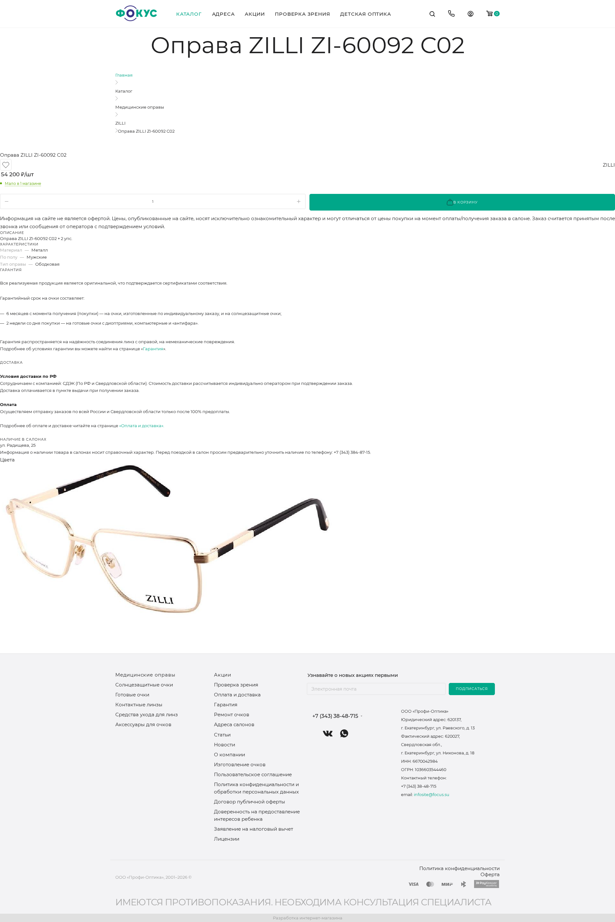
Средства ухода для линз (146, 714)
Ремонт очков (231, 714)
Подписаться (472, 688)
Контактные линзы (138, 705)
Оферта (490, 874)
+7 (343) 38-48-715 (335, 716)
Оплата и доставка (237, 695)
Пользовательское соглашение (253, 774)
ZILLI (609, 165)
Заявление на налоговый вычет (253, 829)
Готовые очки (132, 695)
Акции (222, 675)
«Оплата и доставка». (141, 425)
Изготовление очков (240, 764)
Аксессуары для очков (143, 724)
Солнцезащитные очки (144, 685)
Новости (224, 745)
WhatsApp (344, 733)
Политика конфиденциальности (459, 868)
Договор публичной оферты (249, 802)
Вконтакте (328, 733)
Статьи (222, 735)
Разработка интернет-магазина (307, 917)
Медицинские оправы (145, 675)
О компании (229, 755)
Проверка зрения (236, 685)
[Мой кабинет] (470, 15)
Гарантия (153, 348)
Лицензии (226, 839)
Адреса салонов (234, 724)
